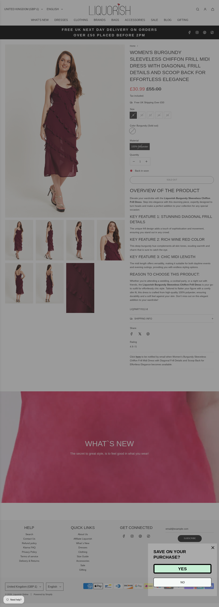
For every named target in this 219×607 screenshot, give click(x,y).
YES (182, 568)
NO (183, 582)
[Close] (213, 548)
